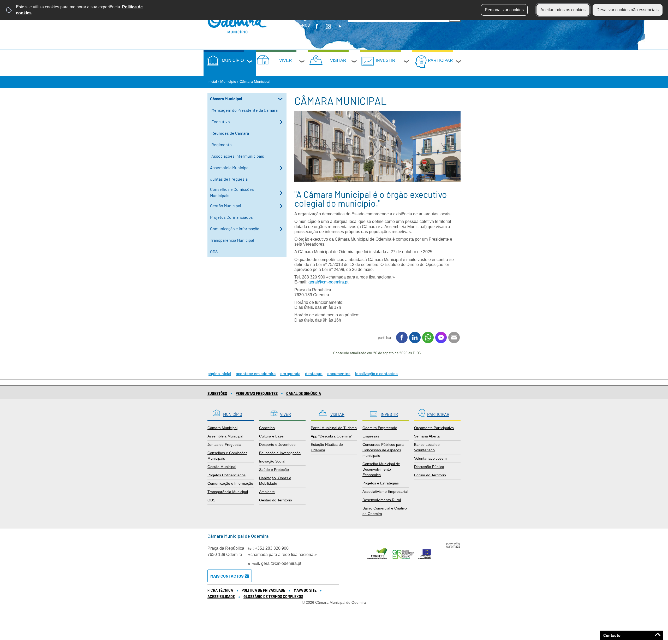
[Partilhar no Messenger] (441, 337)
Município (233, 60)
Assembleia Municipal (229, 167)
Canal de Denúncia (303, 393)
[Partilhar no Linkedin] (415, 337)
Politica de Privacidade (263, 590)
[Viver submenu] (302, 62)
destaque (314, 373)
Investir (385, 60)
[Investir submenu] (406, 62)
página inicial (219, 373)
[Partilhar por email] (454, 337)
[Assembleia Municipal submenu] (281, 167)
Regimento (221, 144)
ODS (214, 251)
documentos (338, 373)
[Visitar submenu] (354, 62)
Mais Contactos (227, 575)
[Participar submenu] (458, 62)
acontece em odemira (256, 373)
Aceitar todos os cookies (563, 10)
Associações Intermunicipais (237, 155)
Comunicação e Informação (234, 228)
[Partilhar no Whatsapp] (428, 337)
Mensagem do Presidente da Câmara (244, 110)
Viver (285, 60)
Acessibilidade (221, 596)
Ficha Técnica (220, 590)
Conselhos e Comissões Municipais (232, 192)
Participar (440, 60)
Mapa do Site (305, 590)
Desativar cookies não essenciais (628, 10)
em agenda (290, 373)
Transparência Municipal (232, 240)
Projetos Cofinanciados (231, 217)
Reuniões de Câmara (230, 133)
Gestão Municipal (225, 205)
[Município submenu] (250, 62)
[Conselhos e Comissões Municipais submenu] (281, 192)
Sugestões (217, 393)
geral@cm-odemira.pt (328, 282)
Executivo (220, 121)
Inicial (212, 81)
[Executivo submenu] (281, 121)
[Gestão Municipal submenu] (281, 205)
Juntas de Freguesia (229, 178)
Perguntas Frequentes (257, 393)
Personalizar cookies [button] (504, 10)
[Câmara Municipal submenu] (281, 98)
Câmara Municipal (226, 98)
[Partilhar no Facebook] (402, 337)
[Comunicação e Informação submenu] (281, 228)
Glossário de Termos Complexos (273, 596)
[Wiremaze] (453, 545)
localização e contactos (376, 373)
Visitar (338, 60)
